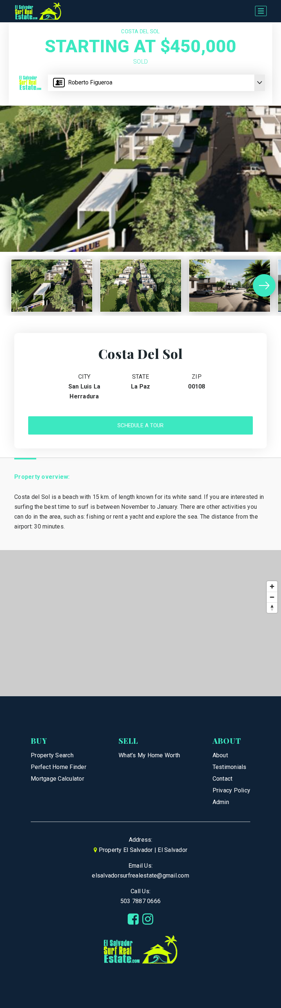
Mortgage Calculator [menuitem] (57, 778)
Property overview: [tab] (42, 476)
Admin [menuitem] (221, 802)
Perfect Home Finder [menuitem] (58, 766)
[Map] (140, 623)
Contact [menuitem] (223, 778)
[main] (140, 359)
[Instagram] (147, 919)
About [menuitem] (220, 755)
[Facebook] (133, 919)
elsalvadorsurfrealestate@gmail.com (140, 875)
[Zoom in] (272, 586)
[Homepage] (38, 11)
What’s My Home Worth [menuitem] (149, 755)
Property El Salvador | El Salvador (143, 849)
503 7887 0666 (140, 901)
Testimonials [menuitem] (230, 766)
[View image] (51, 285)
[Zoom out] (272, 597)
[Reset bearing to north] (272, 607)
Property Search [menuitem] (52, 755)
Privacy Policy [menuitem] (232, 790)
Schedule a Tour (140, 425)
